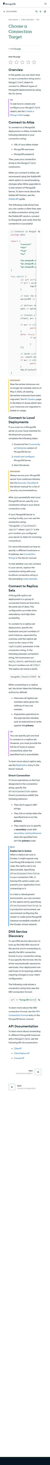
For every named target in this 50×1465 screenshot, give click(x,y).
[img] (11, 62)
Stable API (14, 199)
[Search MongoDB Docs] (36, 11)
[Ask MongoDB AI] (40, 11)
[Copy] (39, 231)
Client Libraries (27, 19)
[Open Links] (45, 4)
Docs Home (13, 19)
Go (38, 19)
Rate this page (14, 57)
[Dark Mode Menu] (45, 11)
